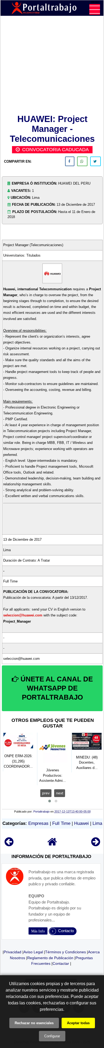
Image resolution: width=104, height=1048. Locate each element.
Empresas (38, 823)
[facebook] (69, 161)
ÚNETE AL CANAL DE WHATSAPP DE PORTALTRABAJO (56, 688)
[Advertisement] (52, 66)
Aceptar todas (78, 1023)
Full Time (61, 823)
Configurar (52, 1036)
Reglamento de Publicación (50, 958)
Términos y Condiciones (65, 952)
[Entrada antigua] (95, 844)
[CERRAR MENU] (94, 9)
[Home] (52, 844)
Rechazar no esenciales (34, 1023)
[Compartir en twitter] (95, 161)
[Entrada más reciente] (9, 844)
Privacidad (12, 952)
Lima (97, 823)
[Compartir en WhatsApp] (82, 161)
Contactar (61, 963)
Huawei (81, 823)
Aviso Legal (33, 952)
